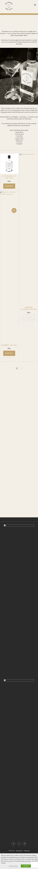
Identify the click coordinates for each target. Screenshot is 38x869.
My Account (27, 850)
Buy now (10, 186)
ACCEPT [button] (25, 866)
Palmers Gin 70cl (9, 345)
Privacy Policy (19, 850)
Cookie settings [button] (13, 866)
